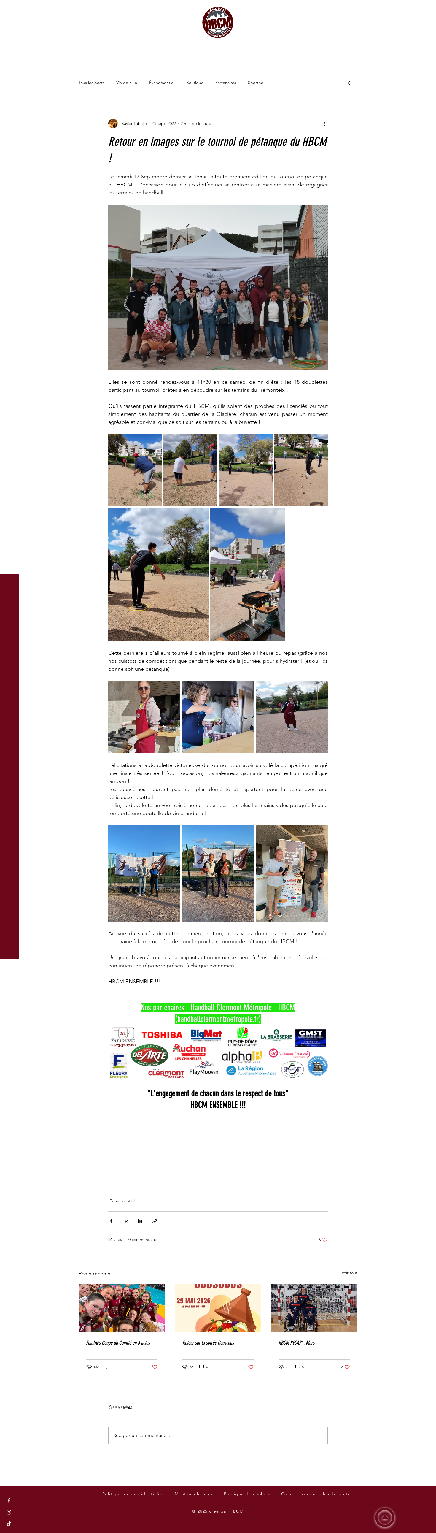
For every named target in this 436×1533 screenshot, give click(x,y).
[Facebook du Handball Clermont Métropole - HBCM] (9, 1500)
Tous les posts (91, 82)
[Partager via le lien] (154, 1221)
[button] (10, 9)
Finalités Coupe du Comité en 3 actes (118, 1342)
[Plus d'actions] (324, 123)
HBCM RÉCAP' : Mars (296, 1342)
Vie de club (126, 82)
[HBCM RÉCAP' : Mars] (314, 1308)
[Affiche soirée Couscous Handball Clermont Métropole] (218, 1308)
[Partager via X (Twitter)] (125, 1221)
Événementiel (161, 82)
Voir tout (349, 1272)
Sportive (255, 82)
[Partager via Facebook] (111, 1221)
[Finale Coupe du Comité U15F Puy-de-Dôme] (122, 1308)
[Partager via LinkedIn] (140, 1221)
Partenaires (225, 82)
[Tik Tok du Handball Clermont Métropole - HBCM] (9, 1524)
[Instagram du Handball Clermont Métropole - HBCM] (9, 1512)
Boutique (194, 82)
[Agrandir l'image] (135, 470)
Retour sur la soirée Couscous (208, 1342)
